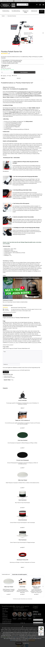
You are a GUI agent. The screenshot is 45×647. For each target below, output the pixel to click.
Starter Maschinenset (22, 500)
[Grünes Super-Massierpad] (22, 435)
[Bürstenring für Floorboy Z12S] (22, 554)
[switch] (41, 634)
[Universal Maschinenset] (22, 515)
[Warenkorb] (43, 4)
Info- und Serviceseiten (5, 610)
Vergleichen (4, 75)
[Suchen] (27, 4)
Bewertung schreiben (7, 315)
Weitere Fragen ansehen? (8, 344)
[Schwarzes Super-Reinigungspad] (22, 455)
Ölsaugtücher (34, 342)
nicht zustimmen (15, 635)
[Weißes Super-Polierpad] (22, 475)
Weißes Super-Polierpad (22, 480)
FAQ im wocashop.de (37, 610)
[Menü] (43, 627)
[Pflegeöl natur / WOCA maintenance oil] (22, 415)
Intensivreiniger (22, 586)
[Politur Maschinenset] (22, 534)
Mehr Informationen (31, 640)
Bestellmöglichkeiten (6, 623)
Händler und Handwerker (4, 615)
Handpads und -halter (13, 342)
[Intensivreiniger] (22, 581)
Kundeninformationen (6, 621)
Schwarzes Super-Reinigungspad (22, 460)
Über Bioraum (5, 608)
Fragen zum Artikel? (8, 376)
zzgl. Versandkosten (8, 68)
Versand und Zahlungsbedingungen (7, 619)
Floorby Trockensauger (22, 400)
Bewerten (15, 75)
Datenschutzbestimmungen (13, 370)
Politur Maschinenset (22, 539)
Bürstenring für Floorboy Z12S (22, 559)
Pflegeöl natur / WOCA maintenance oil (22, 420)
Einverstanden (18, 643)
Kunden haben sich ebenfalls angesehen (19, 574)
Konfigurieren (26, 643)
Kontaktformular (38, 619)
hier (21, 638)
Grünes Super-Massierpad (22, 440)
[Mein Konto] (40, 4)
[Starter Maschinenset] (22, 495)
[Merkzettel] (37, 4)
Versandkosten (30, 598)
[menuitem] (22, 4)
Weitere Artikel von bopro (9, 377)
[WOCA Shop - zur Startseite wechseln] (8, 5)
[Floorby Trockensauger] (22, 395)
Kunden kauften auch (6, 574)
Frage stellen (6, 372)
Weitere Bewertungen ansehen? (9, 312)
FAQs (3, 613)
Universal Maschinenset (22, 520)
